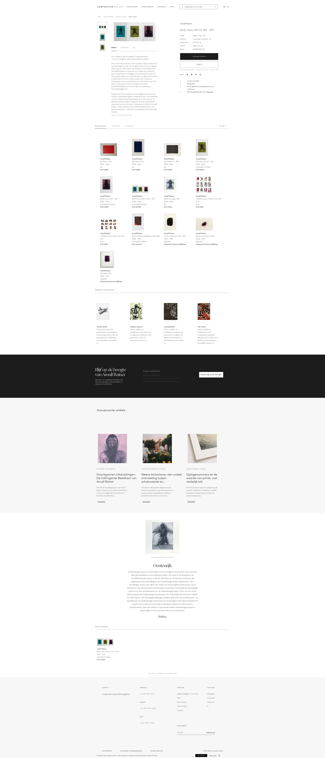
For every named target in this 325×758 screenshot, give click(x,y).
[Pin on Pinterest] (196, 74)
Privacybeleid (156, 751)
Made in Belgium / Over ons (187, 694)
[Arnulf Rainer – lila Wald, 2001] (108, 259)
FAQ (178, 698)
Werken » (162, 616)
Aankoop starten (199, 56)
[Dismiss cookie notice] (219, 755)
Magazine (162, 7)
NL (224, 7)
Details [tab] (113, 47)
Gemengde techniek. (200, 39)
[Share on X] (191, 74)
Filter (222, 126)
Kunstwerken (148, 7)
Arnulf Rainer (121, 16)
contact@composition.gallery (116, 694)
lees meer (101, 501)
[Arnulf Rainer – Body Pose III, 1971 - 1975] (204, 147)
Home (99, 16)
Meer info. (210, 92)
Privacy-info (212, 755)
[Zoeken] (215, 7)
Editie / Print (197, 36)
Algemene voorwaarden (131, 751)
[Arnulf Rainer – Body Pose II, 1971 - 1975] (108, 184)
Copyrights (107, 751)
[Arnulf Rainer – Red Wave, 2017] (108, 147)
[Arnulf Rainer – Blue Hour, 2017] (140, 147)
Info (172, 7)
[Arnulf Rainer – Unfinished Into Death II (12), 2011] (204, 184)
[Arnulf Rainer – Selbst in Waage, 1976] (172, 184)
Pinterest (210, 702)
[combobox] (199, 7)
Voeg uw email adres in (151, 371)
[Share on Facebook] (187, 74)
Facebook (211, 698)
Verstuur (210, 733)
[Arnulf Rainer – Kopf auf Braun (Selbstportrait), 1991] (140, 221)
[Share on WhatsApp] (200, 74)
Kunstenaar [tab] (125, 47)
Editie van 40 (198, 46)
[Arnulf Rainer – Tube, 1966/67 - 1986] (172, 147)
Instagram (211, 694)
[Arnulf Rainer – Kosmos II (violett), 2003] (204, 221)
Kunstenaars (132, 7)
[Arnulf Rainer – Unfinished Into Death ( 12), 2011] (108, 221)
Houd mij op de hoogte (211, 374)
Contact (180, 710)
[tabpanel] (134, 85)
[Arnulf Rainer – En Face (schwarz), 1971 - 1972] (172, 221)
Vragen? (199, 64)
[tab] (100, 127)
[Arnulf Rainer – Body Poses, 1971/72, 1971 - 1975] (140, 184)
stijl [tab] (134, 47)
